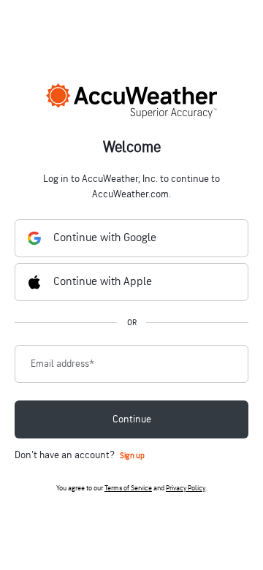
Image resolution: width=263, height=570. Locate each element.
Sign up (132, 455)
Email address (62, 364)
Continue (132, 419)
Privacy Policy (185, 488)
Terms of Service (128, 488)
